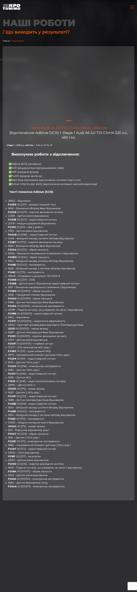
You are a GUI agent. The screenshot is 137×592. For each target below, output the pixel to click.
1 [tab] (68, 120)
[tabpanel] (68, 82)
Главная (6, 41)
